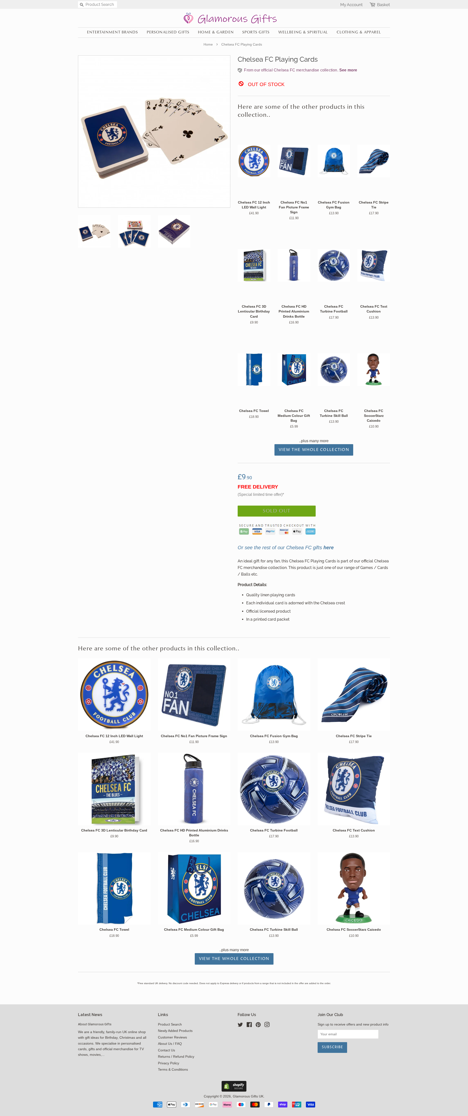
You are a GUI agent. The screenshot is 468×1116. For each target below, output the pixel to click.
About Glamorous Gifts (94, 1024)
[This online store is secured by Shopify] (234, 1090)
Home (208, 44)
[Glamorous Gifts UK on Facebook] (249, 1026)
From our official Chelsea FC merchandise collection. (300, 70)
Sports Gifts (256, 32)
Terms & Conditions (173, 1069)
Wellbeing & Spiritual (303, 32)
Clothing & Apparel (359, 32)
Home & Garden (216, 32)
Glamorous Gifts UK (248, 1096)
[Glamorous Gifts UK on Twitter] (240, 1026)
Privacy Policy (168, 1063)
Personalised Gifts (168, 32)
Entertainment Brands (112, 32)
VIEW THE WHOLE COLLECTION (314, 449)
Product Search (170, 1024)
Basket (383, 4)
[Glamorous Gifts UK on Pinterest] (258, 1026)
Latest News (90, 1014)
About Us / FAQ (170, 1044)
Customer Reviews (172, 1037)
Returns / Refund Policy (176, 1056)
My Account (351, 4)
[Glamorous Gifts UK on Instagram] (267, 1026)
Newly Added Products (175, 1031)
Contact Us (166, 1050)
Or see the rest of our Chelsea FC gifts (286, 547)
